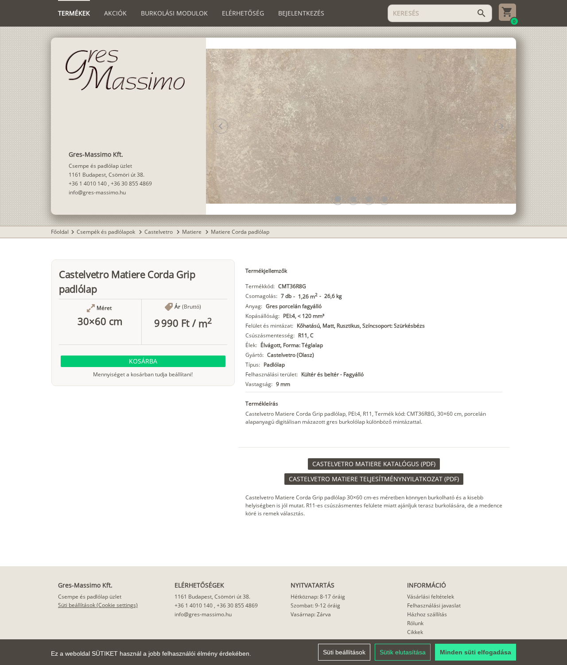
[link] (374, 464)
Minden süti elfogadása (475, 652)
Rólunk (415, 623)
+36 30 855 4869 (131, 183)
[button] (338, 199)
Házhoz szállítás (427, 614)
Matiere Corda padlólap (240, 232)
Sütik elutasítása (403, 652)
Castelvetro (159, 232)
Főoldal (60, 232)
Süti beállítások (344, 652)
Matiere (192, 232)
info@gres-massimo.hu (97, 192)
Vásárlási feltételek (430, 596)
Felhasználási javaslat (434, 605)
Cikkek (415, 632)
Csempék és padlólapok (106, 232)
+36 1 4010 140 (88, 183)
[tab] (74, 13)
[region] (283, 652)
